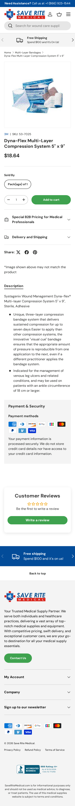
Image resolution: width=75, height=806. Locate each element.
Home (7, 52)
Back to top (37, 573)
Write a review (37, 520)
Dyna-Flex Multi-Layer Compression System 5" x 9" (34, 56)
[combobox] (37, 25)
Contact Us (18, 658)
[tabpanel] (37, 343)
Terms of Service (55, 750)
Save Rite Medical (24, 743)
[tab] (13, 286)
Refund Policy (33, 750)
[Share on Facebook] (26, 252)
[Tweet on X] (18, 252)
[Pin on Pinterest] (35, 252)
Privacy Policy (12, 750)
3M (6, 134)
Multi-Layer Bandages (28, 52)
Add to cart (51, 200)
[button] (59, 14)
